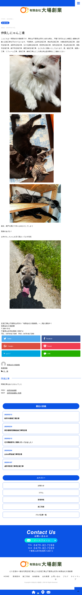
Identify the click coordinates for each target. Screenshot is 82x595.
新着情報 (4, 368)
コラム (41, 492)
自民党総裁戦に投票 (14, 393)
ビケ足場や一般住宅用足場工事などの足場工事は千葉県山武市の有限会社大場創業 (41, 571)
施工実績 (41, 506)
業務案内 (16, 576)
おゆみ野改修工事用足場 (13, 454)
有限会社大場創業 (13, 365)
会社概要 (46, 576)
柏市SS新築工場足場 (11, 418)
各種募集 (36, 576)
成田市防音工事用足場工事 (14, 466)
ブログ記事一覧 (41, 515)
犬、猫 (5, 371)
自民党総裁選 (12, 390)
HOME (7, 576)
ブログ (65, 576)
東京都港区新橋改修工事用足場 (15, 430)
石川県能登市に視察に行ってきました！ (18, 442)
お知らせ (41, 485)
